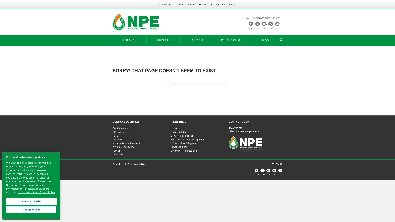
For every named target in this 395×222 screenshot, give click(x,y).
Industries (163, 40)
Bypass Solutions (179, 131)
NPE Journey (119, 131)
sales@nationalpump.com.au (244, 131)
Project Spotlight (231, 40)
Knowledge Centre (197, 4)
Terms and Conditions (137, 164)
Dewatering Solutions (182, 135)
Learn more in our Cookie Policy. (36, 192)
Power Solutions (179, 146)
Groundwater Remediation (184, 150)
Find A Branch (218, 4)
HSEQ (181, 4)
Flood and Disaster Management (188, 139)
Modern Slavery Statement (126, 143)
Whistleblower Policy (123, 146)
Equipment (129, 40)
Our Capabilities (121, 128)
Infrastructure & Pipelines (184, 143)
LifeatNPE (118, 139)
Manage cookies (31, 209)
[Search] (280, 40)
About (232, 4)
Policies (116, 150)
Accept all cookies (31, 201)
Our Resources (167, 4)
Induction (118, 154)
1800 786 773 (235, 128)
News (265, 40)
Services (197, 40)
